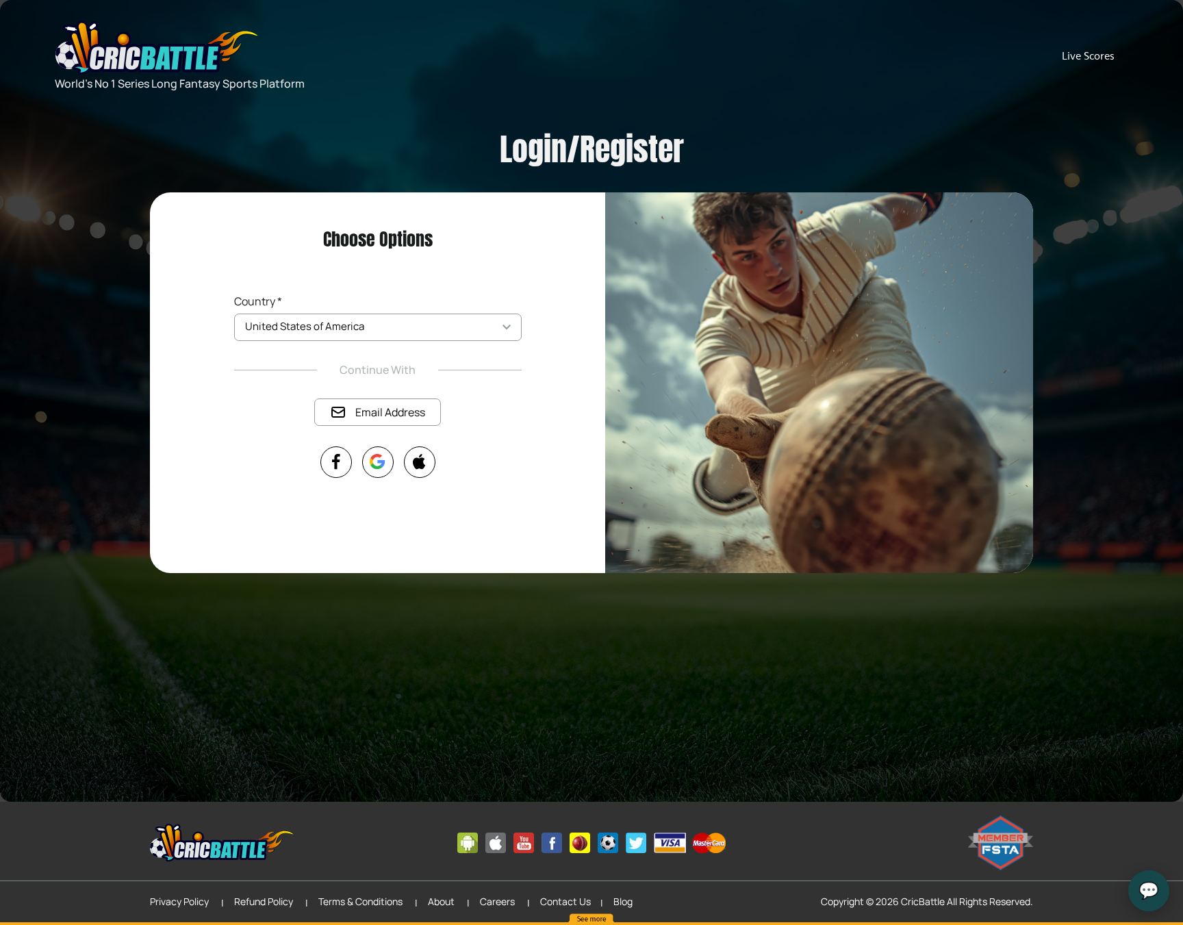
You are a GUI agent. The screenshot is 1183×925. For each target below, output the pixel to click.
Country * (258, 301)
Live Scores (1088, 55)
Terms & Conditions (360, 901)
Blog (623, 901)
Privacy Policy (179, 901)
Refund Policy (263, 901)
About (441, 901)
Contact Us (565, 901)
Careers (497, 901)
